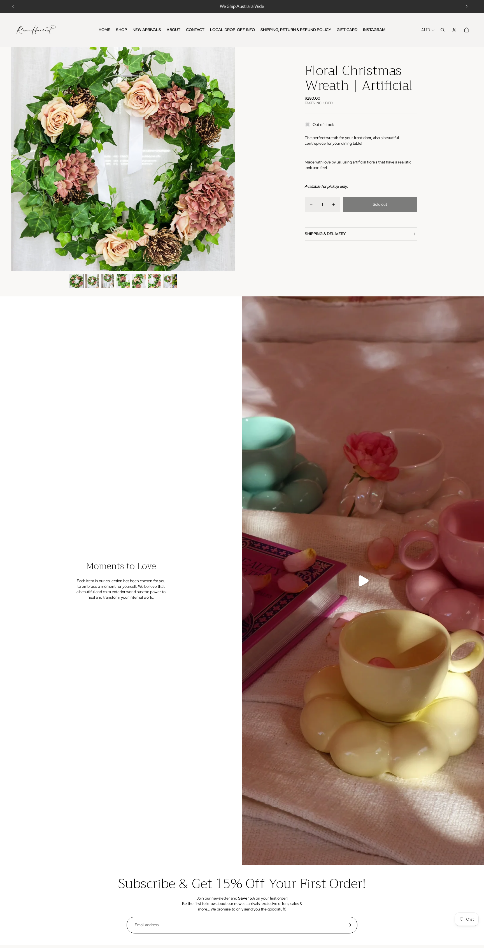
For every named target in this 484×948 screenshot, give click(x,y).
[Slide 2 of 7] (92, 281)
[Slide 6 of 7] (154, 281)
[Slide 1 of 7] (76, 281)
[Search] (442, 30)
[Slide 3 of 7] (107, 281)
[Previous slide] (13, 6)
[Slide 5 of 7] (139, 281)
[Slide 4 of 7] (123, 281)
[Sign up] (349, 925)
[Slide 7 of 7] (170, 281)
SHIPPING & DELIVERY (325, 233)
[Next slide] (466, 6)
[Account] (454, 30)
